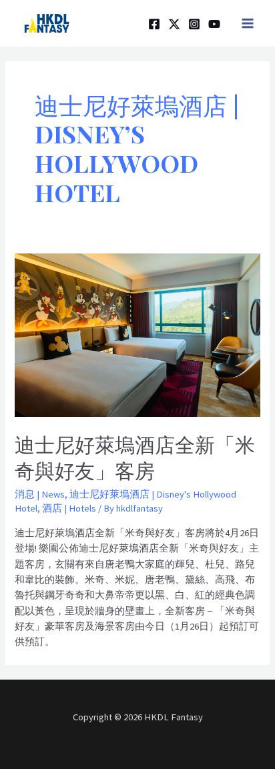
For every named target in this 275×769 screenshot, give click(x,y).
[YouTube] (214, 24)
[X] (174, 24)
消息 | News (40, 494)
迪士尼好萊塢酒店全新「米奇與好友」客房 (135, 457)
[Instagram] (194, 24)
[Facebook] (154, 24)
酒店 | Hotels (69, 508)
